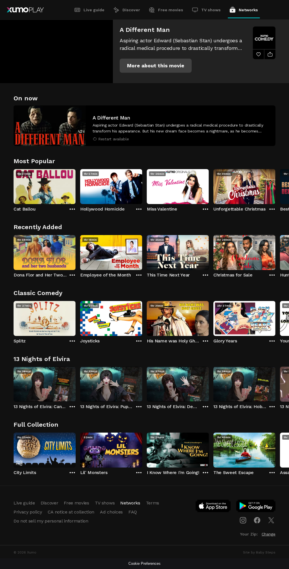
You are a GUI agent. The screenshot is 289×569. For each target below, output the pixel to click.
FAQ (132, 512)
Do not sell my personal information (51, 521)
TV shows (211, 10)
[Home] (25, 9)
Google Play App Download (256, 507)
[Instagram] (243, 520)
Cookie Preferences (144, 563)
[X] (271, 520)
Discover (131, 10)
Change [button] (268, 534)
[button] (156, 66)
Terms (152, 503)
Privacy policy (28, 512)
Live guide (94, 10)
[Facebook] (257, 520)
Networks (248, 10)
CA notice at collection (71, 512)
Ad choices (111, 512)
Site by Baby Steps (259, 552)
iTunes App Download (213, 507)
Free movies (170, 10)
